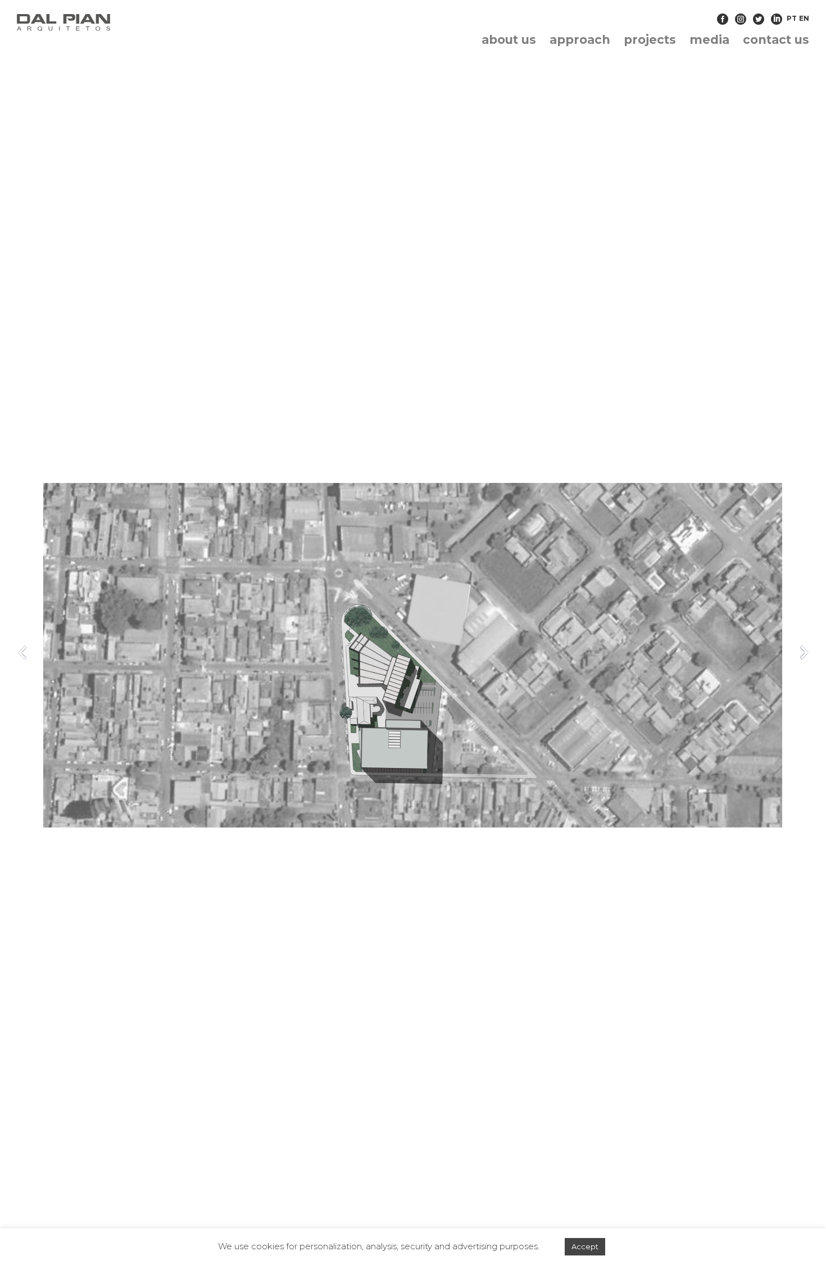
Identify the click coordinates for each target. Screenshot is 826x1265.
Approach (580, 40)
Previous (22, 653)
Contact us (776, 40)
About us (509, 40)
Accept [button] (584, 1246)
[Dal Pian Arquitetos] (143, 22)
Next (803, 653)
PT (792, 18)
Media (709, 40)
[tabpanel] (413, 655)
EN (804, 18)
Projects (650, 40)
